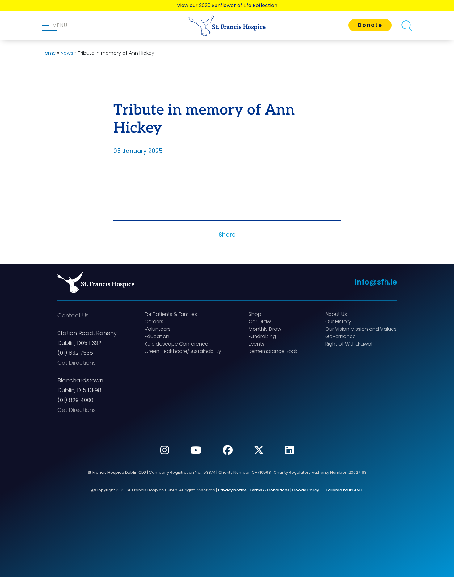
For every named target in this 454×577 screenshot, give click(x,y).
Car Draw (260, 321)
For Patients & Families (171, 314)
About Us (336, 314)
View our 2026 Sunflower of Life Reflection (227, 5)
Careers (154, 321)
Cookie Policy (305, 490)
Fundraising (262, 336)
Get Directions (76, 363)
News (67, 53)
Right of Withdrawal (348, 343)
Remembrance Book (273, 351)
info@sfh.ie (376, 282)
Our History (338, 321)
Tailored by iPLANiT (344, 490)
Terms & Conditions (269, 490)
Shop (255, 314)
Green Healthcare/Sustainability (183, 351)
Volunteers (157, 329)
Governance (340, 336)
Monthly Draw (265, 329)
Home (49, 53)
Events (256, 343)
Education (157, 336)
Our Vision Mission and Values (361, 329)
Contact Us (73, 315)
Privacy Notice (232, 490)
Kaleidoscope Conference (176, 343)
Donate (370, 25)
